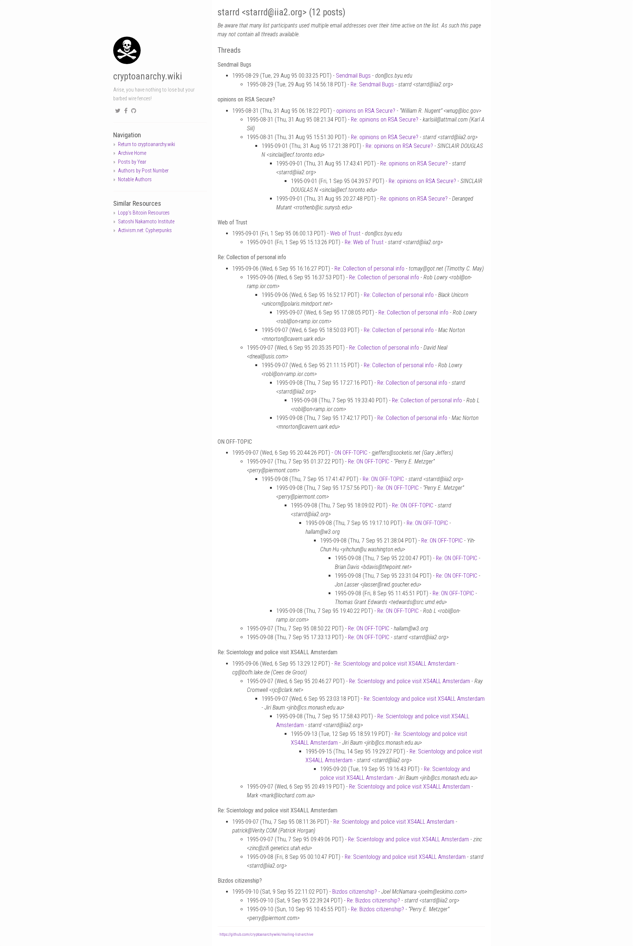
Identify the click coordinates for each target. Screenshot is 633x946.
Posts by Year (132, 162)
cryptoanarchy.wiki (147, 76)
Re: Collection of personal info (369, 268)
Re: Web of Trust (364, 242)
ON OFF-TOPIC (350, 452)
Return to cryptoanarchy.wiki (146, 144)
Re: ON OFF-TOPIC (368, 461)
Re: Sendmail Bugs (372, 84)
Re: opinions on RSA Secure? (384, 119)
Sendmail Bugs (353, 75)
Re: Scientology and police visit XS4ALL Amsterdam (394, 663)
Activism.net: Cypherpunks (145, 230)
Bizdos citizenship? (354, 891)
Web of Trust (345, 233)
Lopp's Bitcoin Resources (144, 213)
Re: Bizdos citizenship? (373, 900)
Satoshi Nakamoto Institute (146, 221)
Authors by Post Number (143, 171)
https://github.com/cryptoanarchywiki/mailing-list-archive (266, 934)
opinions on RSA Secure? (365, 110)
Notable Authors (135, 179)
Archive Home (132, 153)
